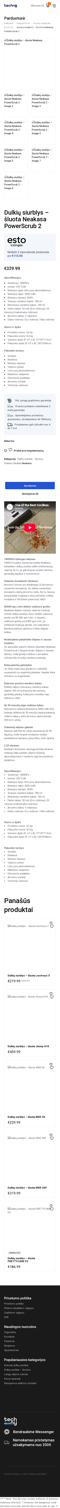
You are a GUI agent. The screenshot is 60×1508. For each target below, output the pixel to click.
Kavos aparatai (12, 1378)
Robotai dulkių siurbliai (16, 1365)
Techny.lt (16, 1474)
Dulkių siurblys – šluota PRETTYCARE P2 (21, 1260)
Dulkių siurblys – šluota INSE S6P (27, 1187)
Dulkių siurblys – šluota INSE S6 (26, 1116)
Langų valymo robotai (16, 1374)
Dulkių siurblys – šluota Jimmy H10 (28, 1046)
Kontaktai (9, 1336)
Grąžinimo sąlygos (14, 1312)
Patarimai (9, 1341)
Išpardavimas (11, 1350)
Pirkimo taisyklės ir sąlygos (19, 1308)
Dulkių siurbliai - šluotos (30, 458)
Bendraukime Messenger (33, 1432)
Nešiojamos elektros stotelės (20, 1383)
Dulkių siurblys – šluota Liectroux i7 (29, 975)
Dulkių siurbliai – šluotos (17, 1369)
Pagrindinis (10, 1332)
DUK (6, 1317)
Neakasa (27, 463)
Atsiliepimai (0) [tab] (30, 494)
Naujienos (9, 1345)
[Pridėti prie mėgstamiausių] (51, 923)
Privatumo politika (14, 1303)
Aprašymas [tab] (30, 485)
